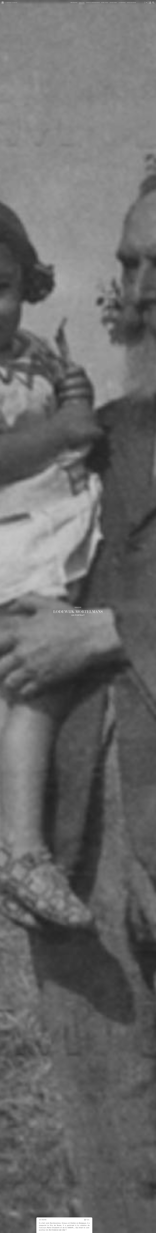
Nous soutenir (131, 2)
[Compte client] (150, 2)
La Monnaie (122, 2)
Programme (74, 2)
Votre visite (104, 2)
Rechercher (153, 2)
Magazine (82, 2)
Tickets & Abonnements (93, 2)
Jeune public (113, 2)
